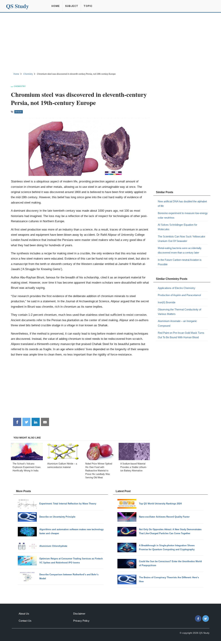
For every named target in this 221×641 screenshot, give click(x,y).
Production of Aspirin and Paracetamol (179, 295)
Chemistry (20, 86)
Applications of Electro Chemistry (176, 288)
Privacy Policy (81, 620)
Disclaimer (79, 613)
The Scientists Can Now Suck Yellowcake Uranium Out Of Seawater (181, 238)
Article (18, 112)
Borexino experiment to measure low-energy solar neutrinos (183, 215)
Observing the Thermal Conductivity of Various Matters (179, 311)
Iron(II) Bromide (166, 302)
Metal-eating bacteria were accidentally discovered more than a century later (179, 250)
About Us (24, 613)
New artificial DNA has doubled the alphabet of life (182, 203)
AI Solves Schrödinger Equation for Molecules (177, 227)
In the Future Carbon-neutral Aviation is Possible (179, 262)
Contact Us (25, 620)
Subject (71, 6)
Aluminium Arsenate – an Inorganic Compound (177, 323)
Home (55, 6)
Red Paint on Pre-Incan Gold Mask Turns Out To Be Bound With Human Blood (181, 335)
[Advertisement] (110, 42)
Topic (88, 6)
